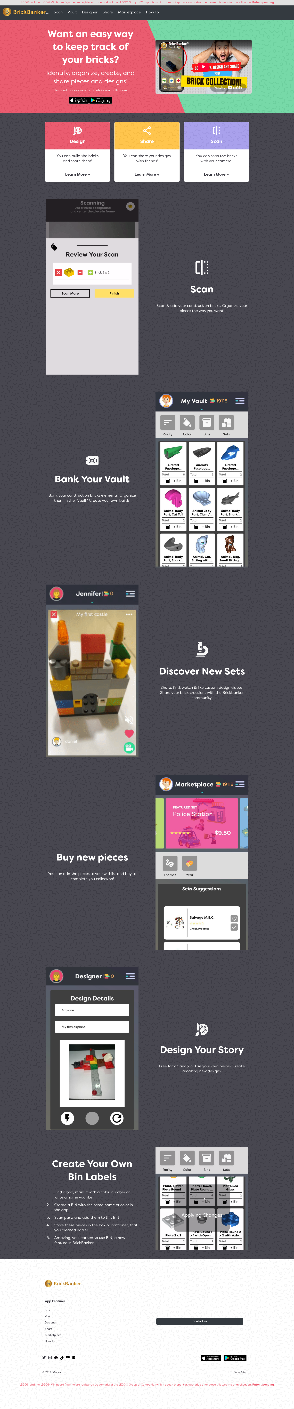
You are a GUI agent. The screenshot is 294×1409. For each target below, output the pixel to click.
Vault (72, 12)
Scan (58, 12)
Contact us (200, 1321)
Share (108, 12)
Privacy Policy (240, 1372)
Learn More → (77, 174)
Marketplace (129, 12)
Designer (89, 12)
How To (152, 12)
